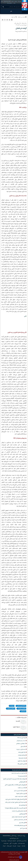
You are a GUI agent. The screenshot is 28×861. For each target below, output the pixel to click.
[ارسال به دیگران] (12, 20)
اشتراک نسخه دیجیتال (7, 1)
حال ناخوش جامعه (22, 752)
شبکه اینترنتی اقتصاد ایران (22, 841)
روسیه (11, 706)
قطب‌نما (18, 721)
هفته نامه (23, 846)
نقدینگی (23, 711)
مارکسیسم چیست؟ (22, 776)
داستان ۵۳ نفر (23, 828)
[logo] (24, 5)
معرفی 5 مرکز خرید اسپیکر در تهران (19, 817)
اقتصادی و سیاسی (21, 706)
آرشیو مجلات (9, 846)
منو (11, 11)
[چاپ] (9, 20)
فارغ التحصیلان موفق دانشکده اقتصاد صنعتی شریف (15, 799)
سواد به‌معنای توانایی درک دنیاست (19, 811)
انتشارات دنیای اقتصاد (11, 841)
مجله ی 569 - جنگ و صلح (22, 23)
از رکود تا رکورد (16, 727)
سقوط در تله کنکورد (22, 761)
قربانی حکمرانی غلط (22, 764)
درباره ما (15, 1)
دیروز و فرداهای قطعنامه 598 (20, 825)
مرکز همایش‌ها (3, 841)
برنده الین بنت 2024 (21, 738)
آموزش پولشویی (22, 814)
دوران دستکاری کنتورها (21, 793)
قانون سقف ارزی (22, 823)
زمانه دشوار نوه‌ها (22, 758)
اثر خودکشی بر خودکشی (21, 743)
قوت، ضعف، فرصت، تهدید (20, 796)
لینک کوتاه (13, 17)
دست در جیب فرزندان (21, 741)
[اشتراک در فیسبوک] (5, 20)
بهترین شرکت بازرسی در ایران (20, 791)
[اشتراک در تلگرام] (2, 20)
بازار (15, 23)
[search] (3, 7)
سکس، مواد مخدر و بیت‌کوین (20, 820)
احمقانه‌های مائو (22, 805)
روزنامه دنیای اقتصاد (21, 836)
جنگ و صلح (23, 746)
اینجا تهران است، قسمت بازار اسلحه (19, 773)
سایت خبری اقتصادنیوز (14, 838)
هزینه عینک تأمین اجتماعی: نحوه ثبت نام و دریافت (15, 802)
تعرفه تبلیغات (6, 843)
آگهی (10, 843)
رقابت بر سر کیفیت (22, 788)
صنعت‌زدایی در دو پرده (21, 749)
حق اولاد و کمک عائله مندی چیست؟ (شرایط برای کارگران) (14, 779)
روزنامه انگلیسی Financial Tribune (10, 836)
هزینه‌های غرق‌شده (22, 755)
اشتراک (12, 1)
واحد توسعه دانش (21, 843)
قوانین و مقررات (21, 708)
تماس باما (19, 1)
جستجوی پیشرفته (9, 3)
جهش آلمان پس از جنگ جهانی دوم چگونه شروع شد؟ (15, 808)
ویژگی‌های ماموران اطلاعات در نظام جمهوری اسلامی (15, 785)
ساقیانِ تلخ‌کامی (22, 782)
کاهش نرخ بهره (10, 708)
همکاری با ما (14, 843)
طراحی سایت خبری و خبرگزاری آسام (13, 857)
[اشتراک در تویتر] (7, 20)
